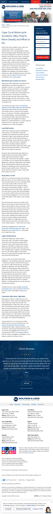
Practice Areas (25, 1)
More (50, 1)
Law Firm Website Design (42, 496)
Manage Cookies (30, 480)
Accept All (8, 509)
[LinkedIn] (10, 448)
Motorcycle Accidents (41, 70)
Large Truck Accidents (42, 75)
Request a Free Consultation (13, 20)
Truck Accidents (40, 73)
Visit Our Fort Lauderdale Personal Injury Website (14, 461)
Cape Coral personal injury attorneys (13, 325)
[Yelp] (10, 452)
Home (3, 1)
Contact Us (36, 1)
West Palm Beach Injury (12, 465)
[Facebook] (3, 448)
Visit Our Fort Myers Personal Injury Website (13, 460)
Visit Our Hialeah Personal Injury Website (12, 463)
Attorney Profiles (13, 1)
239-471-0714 (16, 75)
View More (26, 383)
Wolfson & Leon (15, 496)
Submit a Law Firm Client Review (26, 388)
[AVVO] (7, 452)
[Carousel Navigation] (26, 377)
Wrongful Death (40, 79)
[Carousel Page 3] (30, 377)
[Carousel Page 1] (23, 377)
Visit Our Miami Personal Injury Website (12, 458)
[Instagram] (14, 452)
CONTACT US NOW (42, 57)
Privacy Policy (26, 404)
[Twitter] (7, 448)
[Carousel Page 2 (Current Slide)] (26, 377)
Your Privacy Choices (11, 480)
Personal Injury (40, 77)
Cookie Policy (21, 480)
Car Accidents (39, 68)
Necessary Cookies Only (23, 509)
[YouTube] (3, 452)
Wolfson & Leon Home (13, 7)
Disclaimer (17, 404)
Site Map (33, 404)
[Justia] (14, 448)
